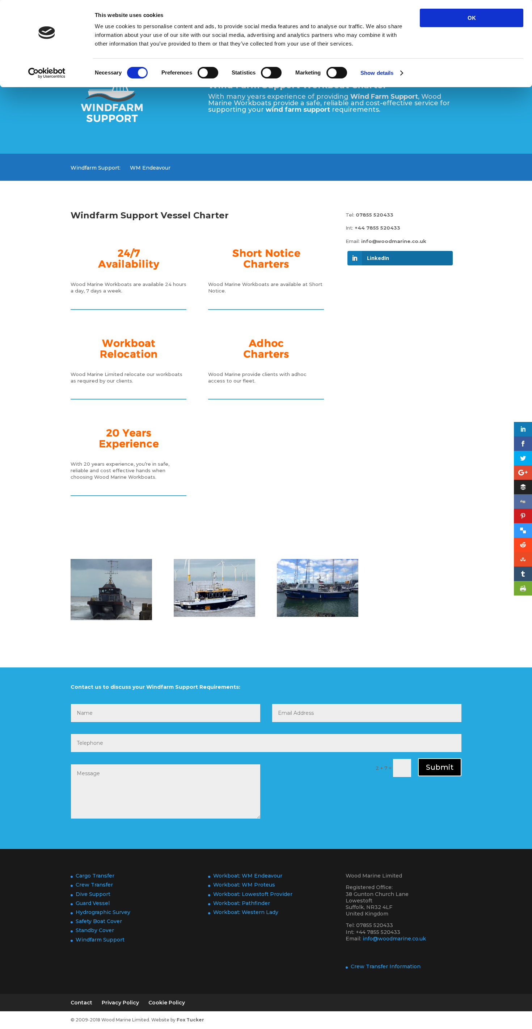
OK (472, 18)
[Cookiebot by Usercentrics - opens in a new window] (47, 73)
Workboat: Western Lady (245, 912)
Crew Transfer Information (386, 966)
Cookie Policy (166, 1002)
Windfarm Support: (96, 168)
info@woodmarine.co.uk (393, 241)
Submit (439, 767)
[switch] (208, 72)
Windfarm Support (100, 939)
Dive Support (93, 894)
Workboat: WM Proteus (244, 884)
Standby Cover (95, 930)
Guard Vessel (93, 903)
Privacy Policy (120, 1002)
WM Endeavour (150, 168)
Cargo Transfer (95, 875)
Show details (376, 73)
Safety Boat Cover (99, 921)
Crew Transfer (94, 884)
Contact (81, 1002)
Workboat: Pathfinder (241, 903)
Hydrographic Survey (103, 912)
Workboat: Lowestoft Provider (252, 894)
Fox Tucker (190, 1019)
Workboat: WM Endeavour (247, 875)
